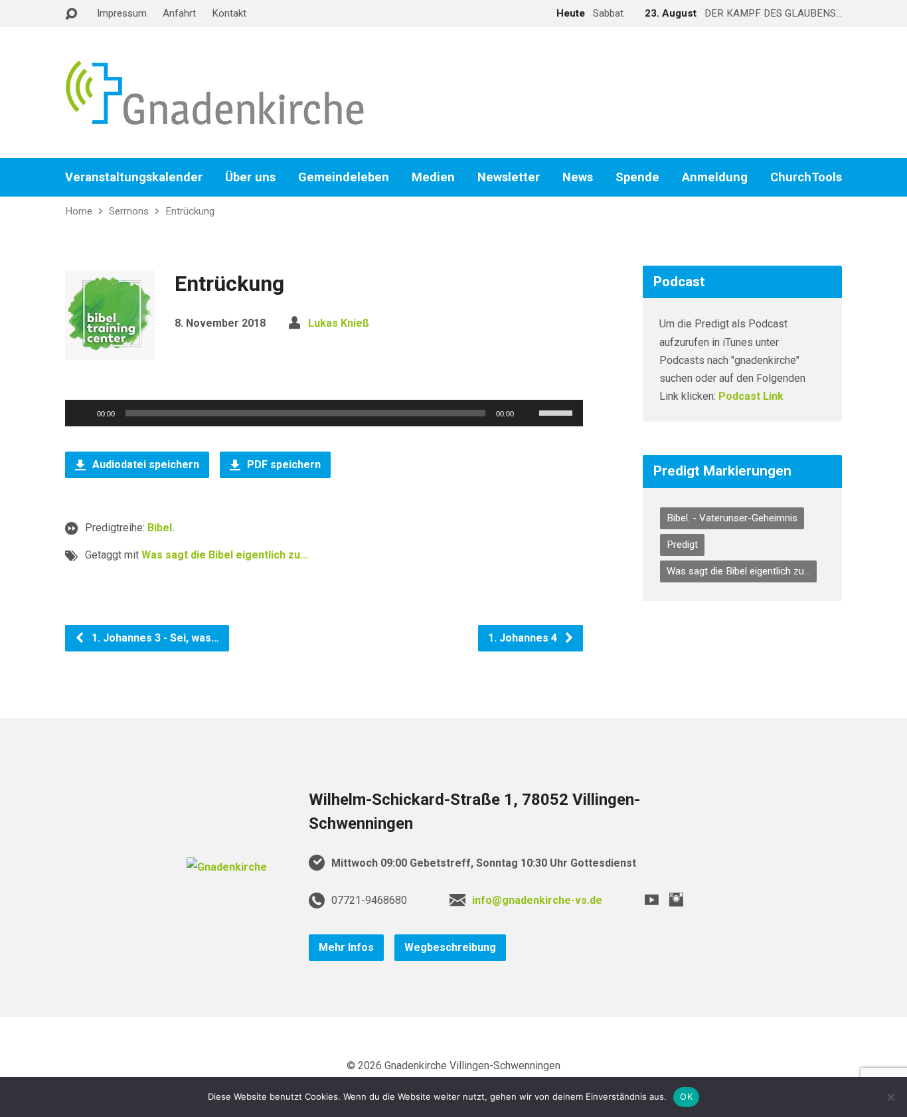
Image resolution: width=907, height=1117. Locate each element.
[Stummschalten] (528, 413)
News (577, 177)
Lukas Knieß (338, 323)
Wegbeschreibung (450, 947)
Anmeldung (715, 177)
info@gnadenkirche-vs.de (537, 900)
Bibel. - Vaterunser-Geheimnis (732, 518)
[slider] (557, 412)
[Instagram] (676, 899)
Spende (637, 177)
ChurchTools (806, 177)
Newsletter (508, 177)
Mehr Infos (346, 947)
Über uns (250, 177)
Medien (433, 177)
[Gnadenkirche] (227, 867)
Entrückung (189, 211)
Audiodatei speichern (144, 464)
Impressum (122, 13)
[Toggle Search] (71, 14)
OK (686, 1096)
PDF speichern (282, 464)
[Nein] (890, 1097)
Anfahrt (179, 13)
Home (78, 211)
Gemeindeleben (343, 177)
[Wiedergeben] (82, 413)
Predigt (682, 545)
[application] (324, 413)
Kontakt (229, 13)
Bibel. (161, 527)
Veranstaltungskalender (134, 177)
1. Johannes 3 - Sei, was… (154, 638)
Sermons (129, 211)
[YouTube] (652, 899)
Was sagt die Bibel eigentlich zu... (224, 555)
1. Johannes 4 (524, 638)
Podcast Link (750, 396)
